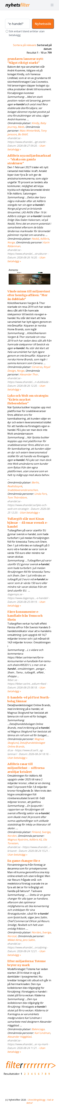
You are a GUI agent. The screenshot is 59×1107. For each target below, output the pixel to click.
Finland (36, 832)
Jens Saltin (29, 940)
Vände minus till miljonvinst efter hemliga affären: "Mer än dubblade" (28, 295)
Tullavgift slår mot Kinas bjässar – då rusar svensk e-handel (27, 522)
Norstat (12, 936)
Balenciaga (38, 1029)
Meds (21, 127)
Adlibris (44, 238)
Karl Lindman (42, 1033)
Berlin (35, 482)
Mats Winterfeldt (29, 130)
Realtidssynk (14, 486)
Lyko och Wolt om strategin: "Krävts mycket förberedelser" (28, 399)
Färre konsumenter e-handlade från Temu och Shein (25, 615)
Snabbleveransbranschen (22, 490)
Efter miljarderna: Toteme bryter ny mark (26, 963)
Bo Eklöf (22, 134)
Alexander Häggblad (19, 1036)
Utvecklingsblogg (36, 1099)
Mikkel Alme (14, 940)
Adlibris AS (35, 839)
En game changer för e (23, 861)
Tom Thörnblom (17, 497)
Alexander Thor (29, 374)
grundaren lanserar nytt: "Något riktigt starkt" (25, 61)
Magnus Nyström (17, 839)
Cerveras (37, 367)
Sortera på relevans (24, 45)
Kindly (35, 123)
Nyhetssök (43, 24)
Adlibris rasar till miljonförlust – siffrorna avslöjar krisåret (25, 768)
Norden (12, 835)
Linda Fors (40, 493)
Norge (11, 242)
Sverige (46, 832)
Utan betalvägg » (30, 512)
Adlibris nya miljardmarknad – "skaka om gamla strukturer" (29, 159)
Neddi (35, 238)
